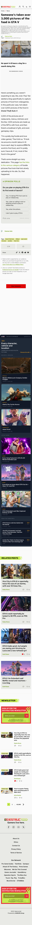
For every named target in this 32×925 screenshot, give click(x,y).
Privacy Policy (21, 720)
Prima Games (23, 866)
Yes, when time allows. (13, 209)
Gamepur (26, 864)
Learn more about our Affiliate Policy (12, 264)
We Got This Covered (19, 869)
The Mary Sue (21, 875)
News (8, 10)
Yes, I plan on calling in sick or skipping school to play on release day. (15, 203)
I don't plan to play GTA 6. (14, 213)
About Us (16, 838)
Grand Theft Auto (9, 239)
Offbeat (17, 239)
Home (2, 10)
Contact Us (16, 845)
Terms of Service (11, 720)
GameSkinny (22, 872)
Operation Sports (10, 875)
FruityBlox (21, 878)
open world (24, 239)
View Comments (16, 286)
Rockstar (4, 241)
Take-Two (16, 241)
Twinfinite (18, 864)
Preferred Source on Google (10, 269)
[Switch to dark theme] (26, 7)
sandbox (10, 241)
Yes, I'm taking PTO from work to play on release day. (16, 197)
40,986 (18, 804)
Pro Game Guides (7, 864)
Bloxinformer (11, 881)
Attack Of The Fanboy (10, 866)
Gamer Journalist (10, 872)
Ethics (16, 842)
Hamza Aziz (8, 36)
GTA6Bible (20, 881)
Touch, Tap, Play (11, 878)
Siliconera (7, 869)
